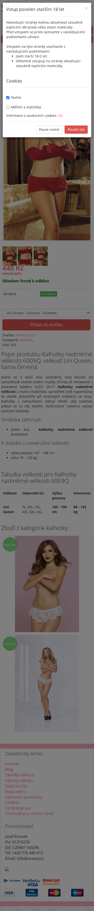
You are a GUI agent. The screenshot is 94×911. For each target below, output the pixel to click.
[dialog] (47, 455)
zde (60, 115)
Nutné (16, 97)
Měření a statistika (26, 107)
